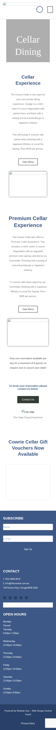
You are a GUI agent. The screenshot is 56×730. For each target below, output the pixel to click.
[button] (50, 9)
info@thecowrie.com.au (17, 583)
